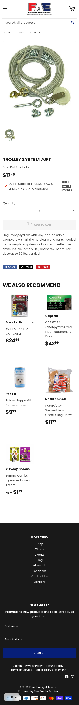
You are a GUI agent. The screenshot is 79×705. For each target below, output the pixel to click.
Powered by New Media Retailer (38, 691)
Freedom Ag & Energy (43, 687)
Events (39, 555)
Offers (39, 549)
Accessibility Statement (51, 670)
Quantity (9, 203)
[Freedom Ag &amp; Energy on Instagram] (72, 677)
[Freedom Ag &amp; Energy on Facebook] (67, 677)
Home (6, 32)
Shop (39, 544)
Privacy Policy (34, 666)
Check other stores (66, 186)
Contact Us (39, 576)
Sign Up (39, 653)
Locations (39, 571)
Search (17, 666)
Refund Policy (54, 666)
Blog (39, 560)
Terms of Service (21, 670)
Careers (39, 582)
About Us (39, 565)
